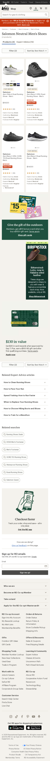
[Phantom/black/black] (28, 84)
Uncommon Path (33, 661)
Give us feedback (19, 545)
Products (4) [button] (9, 42)
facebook (22, 716)
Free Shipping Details (35, 644)
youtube (33, 716)
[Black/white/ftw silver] (7, 84)
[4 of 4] (14, 81)
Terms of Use (13, 745)
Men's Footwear (23, 29)
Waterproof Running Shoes (17, 465)
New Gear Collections (11, 658)
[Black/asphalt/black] (14, 84)
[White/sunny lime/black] (11, 84)
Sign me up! (25, 572)
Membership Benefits (11, 628)
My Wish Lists (7, 624)
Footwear (13, 29)
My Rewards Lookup (10, 621)
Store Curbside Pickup (35, 627)
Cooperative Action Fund (36, 678)
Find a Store (7, 702)
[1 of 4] (11, 81)
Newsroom (30, 682)
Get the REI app (25, 529)
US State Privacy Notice (32, 749)
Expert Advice (32, 654)
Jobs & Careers (8, 675)
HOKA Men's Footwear (15, 442)
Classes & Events (33, 658)
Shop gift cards (25, 235)
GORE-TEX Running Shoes (16, 457)
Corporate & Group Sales (12, 689)
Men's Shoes (35, 29)
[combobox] (25, 14)
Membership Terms (13, 758)
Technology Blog (33, 685)
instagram (11, 716)
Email (4, 561)
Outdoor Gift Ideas (10, 641)
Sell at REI (6, 682)
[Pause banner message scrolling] (47, 21)
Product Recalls (15, 755)
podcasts (39, 716)
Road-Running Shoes (14, 472)
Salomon (5, 29)
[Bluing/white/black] (18, 84)
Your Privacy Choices (33, 745)
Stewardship (31, 689)
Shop (13, 8)
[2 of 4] (12, 81)
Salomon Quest (13, 480)
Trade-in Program (9, 665)
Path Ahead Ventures (35, 665)
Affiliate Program (9, 685)
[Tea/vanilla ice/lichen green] (31, 84)
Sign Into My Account (11, 617)
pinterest (28, 716)
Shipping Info (32, 631)
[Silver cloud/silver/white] (4, 84)
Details (34, 557)
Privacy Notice (14, 749)
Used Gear (6, 661)
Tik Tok (16, 716)
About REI (30, 675)
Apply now (10, 355)
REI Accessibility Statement (34, 758)
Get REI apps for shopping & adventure (25, 723)
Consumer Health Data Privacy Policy (25, 752)
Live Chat (6, 706)
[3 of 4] (13, 81)
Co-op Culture (8, 678)
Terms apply (34, 231)
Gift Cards (6, 644)
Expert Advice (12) (25, 42)
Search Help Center (10, 699)
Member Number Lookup (13, 654)
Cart (41, 8)
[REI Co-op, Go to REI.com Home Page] (5, 8)
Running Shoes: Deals (15, 434)
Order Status (31, 617)
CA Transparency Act (33, 755)
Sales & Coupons (33, 641)
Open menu (46, 8)
